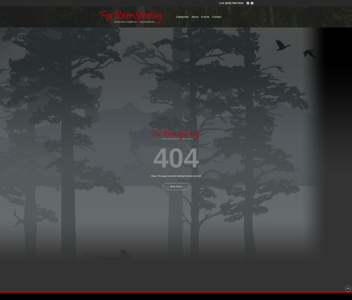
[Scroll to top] (348, 288)
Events (205, 16)
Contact (216, 16)
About (195, 16)
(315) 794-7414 (234, 3)
